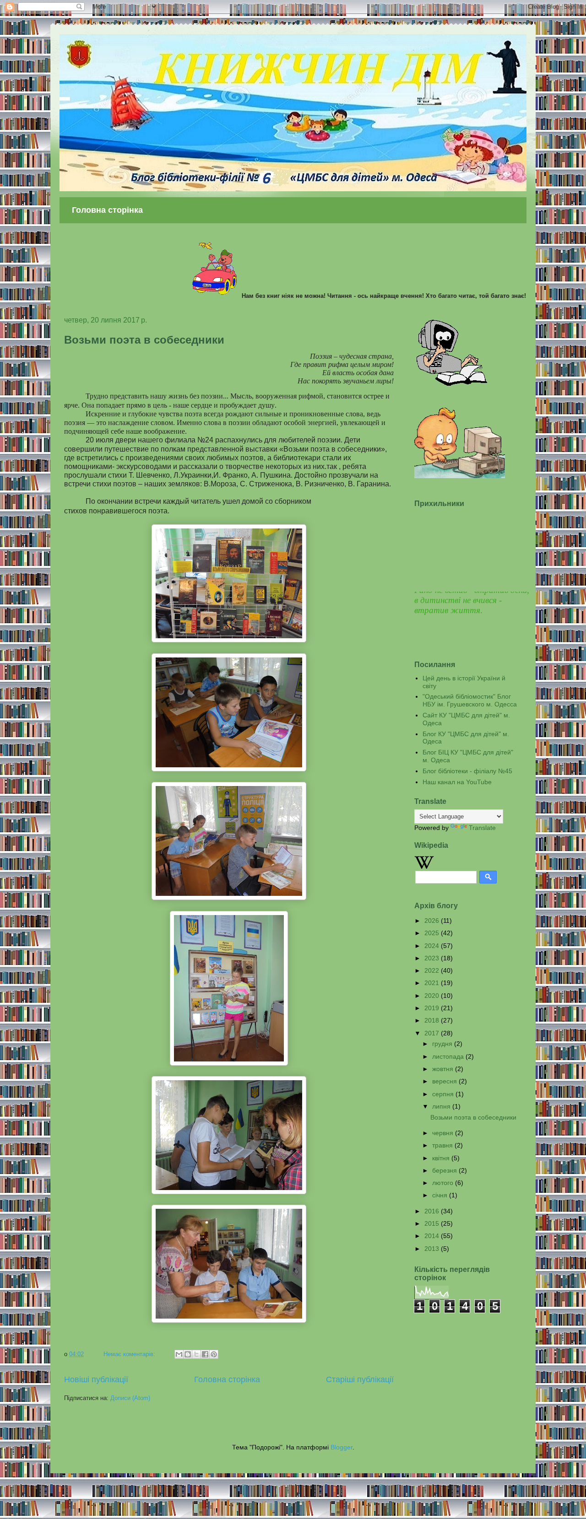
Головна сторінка (107, 210)
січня (440, 1195)
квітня (441, 1158)
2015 (432, 1223)
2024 (432, 945)
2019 (432, 1008)
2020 (432, 995)
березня (445, 1170)
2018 (432, 1020)
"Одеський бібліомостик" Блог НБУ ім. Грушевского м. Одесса (470, 700)
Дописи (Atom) (130, 1398)
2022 (432, 970)
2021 (432, 982)
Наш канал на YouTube (457, 782)
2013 (432, 1248)
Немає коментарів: (130, 1354)
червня (443, 1133)
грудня (443, 1043)
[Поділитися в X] (196, 1354)
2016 (432, 1211)
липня (442, 1106)
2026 (432, 920)
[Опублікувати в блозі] (187, 1354)
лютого (443, 1182)
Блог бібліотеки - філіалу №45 (467, 771)
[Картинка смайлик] (452, 384)
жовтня (443, 1068)
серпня (444, 1094)
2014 (432, 1235)
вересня (445, 1081)
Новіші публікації (96, 1379)
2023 (432, 958)
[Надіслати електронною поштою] (179, 1354)
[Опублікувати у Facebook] (205, 1354)
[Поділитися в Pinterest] (213, 1354)
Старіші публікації (360, 1379)
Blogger (342, 1447)
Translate (482, 827)
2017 (432, 1033)
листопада (449, 1056)
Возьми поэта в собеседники (144, 340)
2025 (432, 933)
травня (443, 1145)
